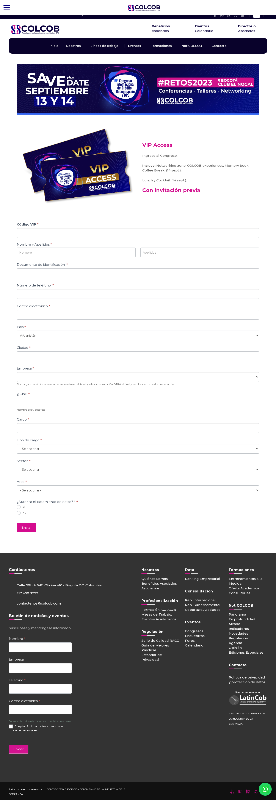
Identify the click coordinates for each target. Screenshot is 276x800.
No (24, 512)
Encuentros (195, 636)
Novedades (238, 633)
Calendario (194, 645)
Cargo (23, 419)
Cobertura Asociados (202, 610)
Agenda (235, 643)
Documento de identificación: (42, 264)
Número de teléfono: (35, 285)
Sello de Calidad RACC (160, 640)
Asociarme (150, 588)
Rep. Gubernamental (202, 605)
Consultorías (239, 593)
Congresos (194, 631)
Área (22, 482)
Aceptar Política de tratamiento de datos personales (38, 728)
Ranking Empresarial (202, 579)
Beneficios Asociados (159, 583)
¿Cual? (23, 394)
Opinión (235, 648)
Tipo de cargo (29, 440)
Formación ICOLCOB (158, 610)
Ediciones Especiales (246, 652)
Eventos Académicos (158, 619)
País (21, 327)
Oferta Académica (244, 588)
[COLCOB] (56, 35)
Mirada (234, 624)
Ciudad (24, 348)
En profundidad (242, 619)
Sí (23, 506)
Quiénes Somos (154, 579)
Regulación (238, 638)
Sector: (24, 461)
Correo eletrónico (24, 701)
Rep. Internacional (200, 600)
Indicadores (239, 629)
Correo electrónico (33, 306)
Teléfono (17, 680)
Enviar (26, 527)
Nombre (17, 639)
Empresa (25, 368)
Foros (190, 640)
